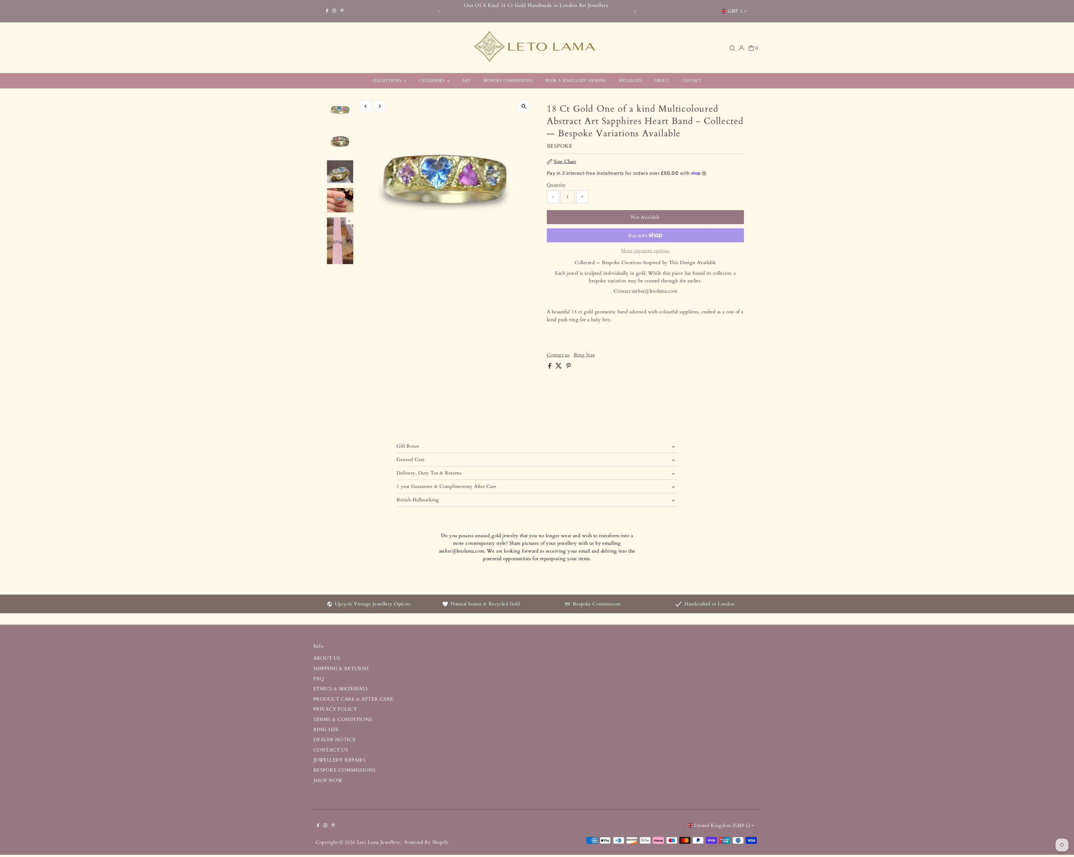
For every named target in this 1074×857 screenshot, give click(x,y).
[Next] (635, 11)
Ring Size (584, 355)
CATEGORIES (432, 80)
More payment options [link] (645, 251)
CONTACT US (330, 750)
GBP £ (735, 11)
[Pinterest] (342, 11)
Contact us (558, 355)
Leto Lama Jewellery (378, 842)
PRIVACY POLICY (335, 709)
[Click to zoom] (523, 106)
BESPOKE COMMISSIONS (508, 80)
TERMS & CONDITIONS (342, 719)
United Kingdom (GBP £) (722, 825)
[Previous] (439, 11)
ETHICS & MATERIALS (340, 688)
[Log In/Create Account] (741, 48)
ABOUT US (326, 658)
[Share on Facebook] (550, 367)
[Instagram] (334, 11)
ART (466, 80)
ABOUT (661, 80)
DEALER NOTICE (334, 739)
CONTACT (691, 80)
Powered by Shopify (426, 842)
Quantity (556, 185)
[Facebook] (326, 11)
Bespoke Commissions (597, 604)
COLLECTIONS (387, 80)
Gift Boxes (408, 446)
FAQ (318, 678)
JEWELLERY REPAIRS (339, 760)
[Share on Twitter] (559, 367)
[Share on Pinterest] (568, 367)
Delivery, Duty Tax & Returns (429, 473)
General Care (411, 459)
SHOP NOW (328, 780)
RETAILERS (630, 80)
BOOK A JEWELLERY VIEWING (575, 80)
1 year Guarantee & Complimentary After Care (446, 486)
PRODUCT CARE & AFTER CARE (353, 699)
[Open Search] (732, 48)
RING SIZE (326, 729)
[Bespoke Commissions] (567, 605)
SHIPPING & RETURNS (341, 668)
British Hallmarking (418, 500)
